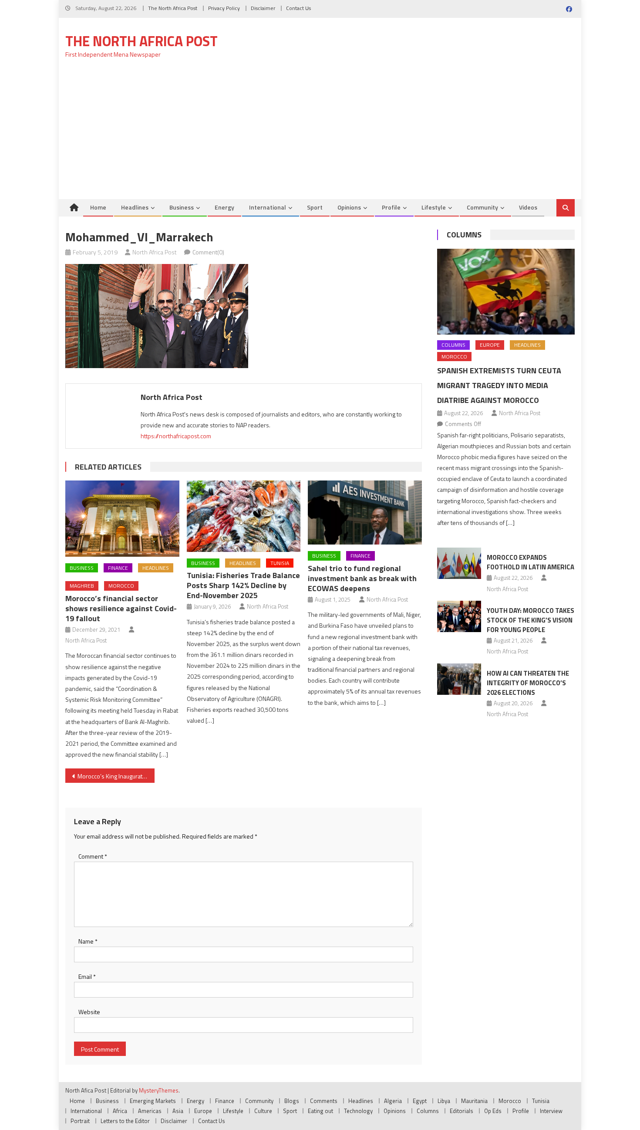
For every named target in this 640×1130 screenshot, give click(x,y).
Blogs (291, 1100)
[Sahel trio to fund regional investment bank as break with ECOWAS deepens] (365, 512)
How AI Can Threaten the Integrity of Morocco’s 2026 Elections (528, 682)
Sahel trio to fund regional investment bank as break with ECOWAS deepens (362, 578)
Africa (120, 1110)
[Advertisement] (320, 134)
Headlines (134, 207)
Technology (358, 1110)
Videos (528, 207)
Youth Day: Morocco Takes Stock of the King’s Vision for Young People (530, 620)
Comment (92, 856)
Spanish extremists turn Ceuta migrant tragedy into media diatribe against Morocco (499, 385)
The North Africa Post (172, 8)
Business (181, 207)
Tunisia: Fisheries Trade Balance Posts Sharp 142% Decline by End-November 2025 (243, 585)
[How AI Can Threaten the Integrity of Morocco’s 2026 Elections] (459, 679)
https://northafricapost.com (176, 435)
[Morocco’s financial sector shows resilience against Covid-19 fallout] (122, 518)
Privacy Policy (224, 8)
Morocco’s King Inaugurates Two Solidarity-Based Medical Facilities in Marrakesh (116, 776)
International (267, 207)
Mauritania (474, 1100)
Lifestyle (433, 207)
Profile (391, 207)
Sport (315, 207)
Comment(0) (208, 252)
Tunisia (279, 563)
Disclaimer (263, 8)
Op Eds (493, 1110)
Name (88, 941)
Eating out (320, 1110)
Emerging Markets (153, 1100)
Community (482, 207)
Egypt (420, 1100)
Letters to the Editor (125, 1120)
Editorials (461, 1110)
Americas (150, 1110)
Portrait (80, 1120)
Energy (224, 207)
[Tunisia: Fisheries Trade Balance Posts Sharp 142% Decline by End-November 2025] (244, 516)
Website (89, 1011)
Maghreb (82, 586)
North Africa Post (154, 252)
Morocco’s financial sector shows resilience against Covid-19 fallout (121, 608)
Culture (263, 1110)
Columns (464, 234)
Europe (490, 345)
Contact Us (298, 8)
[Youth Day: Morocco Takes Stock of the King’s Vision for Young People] (459, 616)
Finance (118, 568)
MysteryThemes (159, 1090)
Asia (177, 1110)
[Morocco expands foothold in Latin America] (459, 563)
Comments (323, 1100)
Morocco (121, 586)
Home (98, 207)
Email (87, 976)
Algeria (393, 1100)
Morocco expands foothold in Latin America (530, 562)
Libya (444, 1100)
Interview (551, 1110)
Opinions (349, 207)
